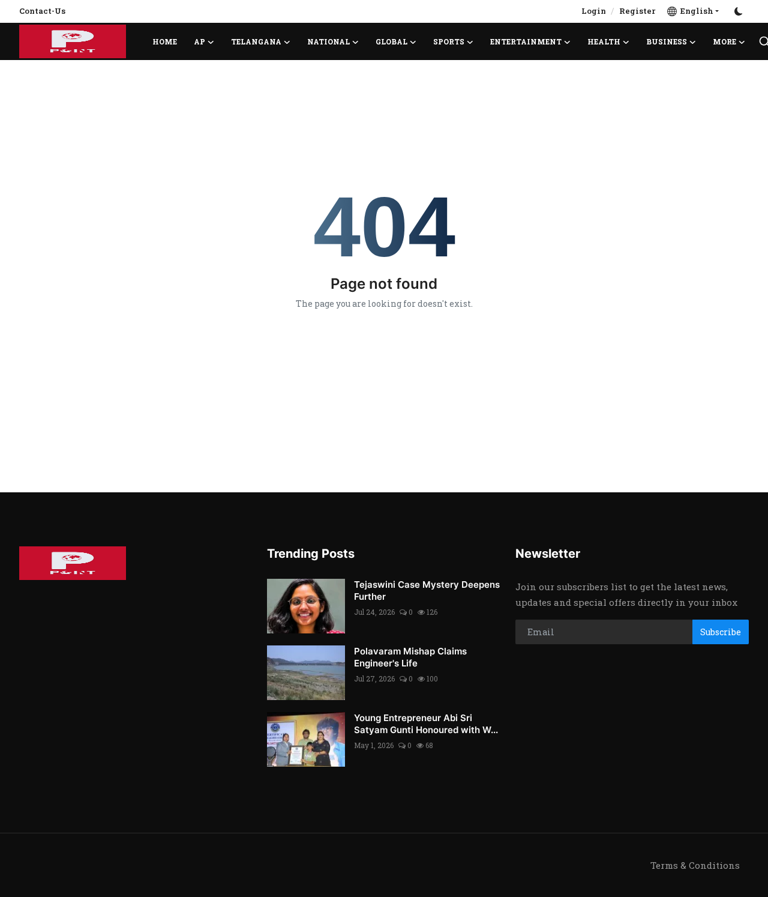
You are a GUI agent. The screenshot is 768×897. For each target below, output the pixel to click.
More (724, 41)
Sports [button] (448, 41)
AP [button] (199, 41)
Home (164, 41)
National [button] (328, 41)
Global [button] (391, 41)
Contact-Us (42, 10)
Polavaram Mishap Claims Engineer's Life (410, 657)
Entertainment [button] (526, 41)
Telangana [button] (256, 41)
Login (593, 10)
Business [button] (666, 41)
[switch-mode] (740, 11)
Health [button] (603, 41)
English (695, 10)
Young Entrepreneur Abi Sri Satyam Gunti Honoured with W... (426, 723)
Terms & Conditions (695, 865)
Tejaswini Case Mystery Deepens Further (427, 590)
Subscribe (720, 632)
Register (637, 10)
